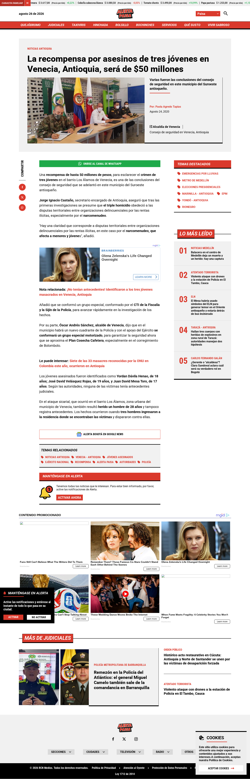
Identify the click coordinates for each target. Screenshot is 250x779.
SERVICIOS (169, 25)
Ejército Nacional (57, 462)
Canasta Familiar (12, 3)
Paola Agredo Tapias (168, 106)
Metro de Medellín (195, 180)
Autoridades (128, 462)
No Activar (39, 617)
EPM (224, 193)
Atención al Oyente (134, 768)
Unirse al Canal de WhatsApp (102, 163)
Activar (13, 617)
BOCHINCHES (145, 25)
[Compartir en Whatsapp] (22, 207)
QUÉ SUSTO (192, 25)
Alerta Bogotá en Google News (103, 434)
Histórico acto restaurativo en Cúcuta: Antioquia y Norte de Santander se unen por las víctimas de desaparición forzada (197, 659)
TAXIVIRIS (79, 25)
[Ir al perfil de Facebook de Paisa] (113, 739)
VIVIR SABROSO (218, 25)
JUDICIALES (56, 25)
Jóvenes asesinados (120, 457)
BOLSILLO (122, 25)
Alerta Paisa (105, 462)
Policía (146, 462)
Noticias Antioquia (57, 457)
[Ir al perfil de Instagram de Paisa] (136, 739)
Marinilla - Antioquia (198, 193)
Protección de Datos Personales (169, 768)
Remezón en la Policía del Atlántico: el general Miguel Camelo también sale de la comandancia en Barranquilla (121, 680)
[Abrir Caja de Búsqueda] (226, 13)
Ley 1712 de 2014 (125, 774)
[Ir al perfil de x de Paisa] (124, 739)
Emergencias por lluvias (200, 173)
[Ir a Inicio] (125, 14)
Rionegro (188, 207)
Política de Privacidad (104, 768)
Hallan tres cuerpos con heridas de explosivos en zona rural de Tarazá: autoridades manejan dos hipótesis (206, 338)
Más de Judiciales (47, 638)
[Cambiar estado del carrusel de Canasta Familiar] (27, 3)
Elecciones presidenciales (201, 187)
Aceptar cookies (218, 768)
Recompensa (83, 462)
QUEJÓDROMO (30, 25)
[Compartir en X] (22, 197)
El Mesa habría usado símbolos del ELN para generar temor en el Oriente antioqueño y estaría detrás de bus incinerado (208, 307)
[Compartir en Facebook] (22, 187)
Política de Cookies (220, 760)
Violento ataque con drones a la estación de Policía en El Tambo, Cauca (208, 280)
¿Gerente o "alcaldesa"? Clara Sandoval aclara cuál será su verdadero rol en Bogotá (207, 367)
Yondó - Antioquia (195, 200)
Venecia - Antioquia (88, 457)
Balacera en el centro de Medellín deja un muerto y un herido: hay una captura (207, 255)
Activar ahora (69, 497)
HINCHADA (100, 25)
